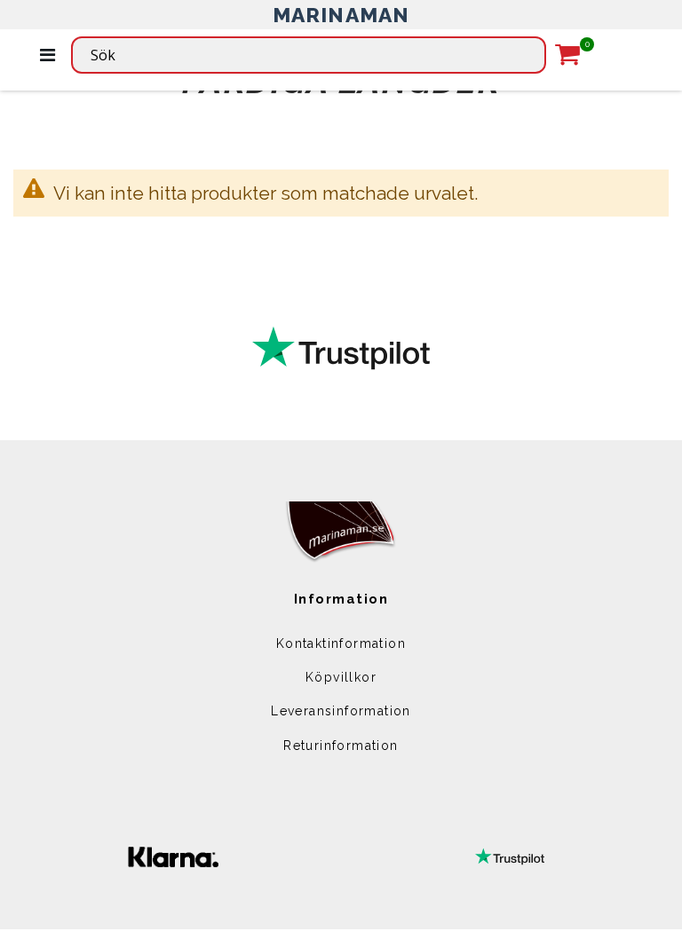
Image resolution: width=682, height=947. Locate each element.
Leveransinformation (341, 711)
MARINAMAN (341, 15)
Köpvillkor (341, 677)
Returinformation (340, 745)
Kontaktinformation (341, 643)
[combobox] (308, 55)
